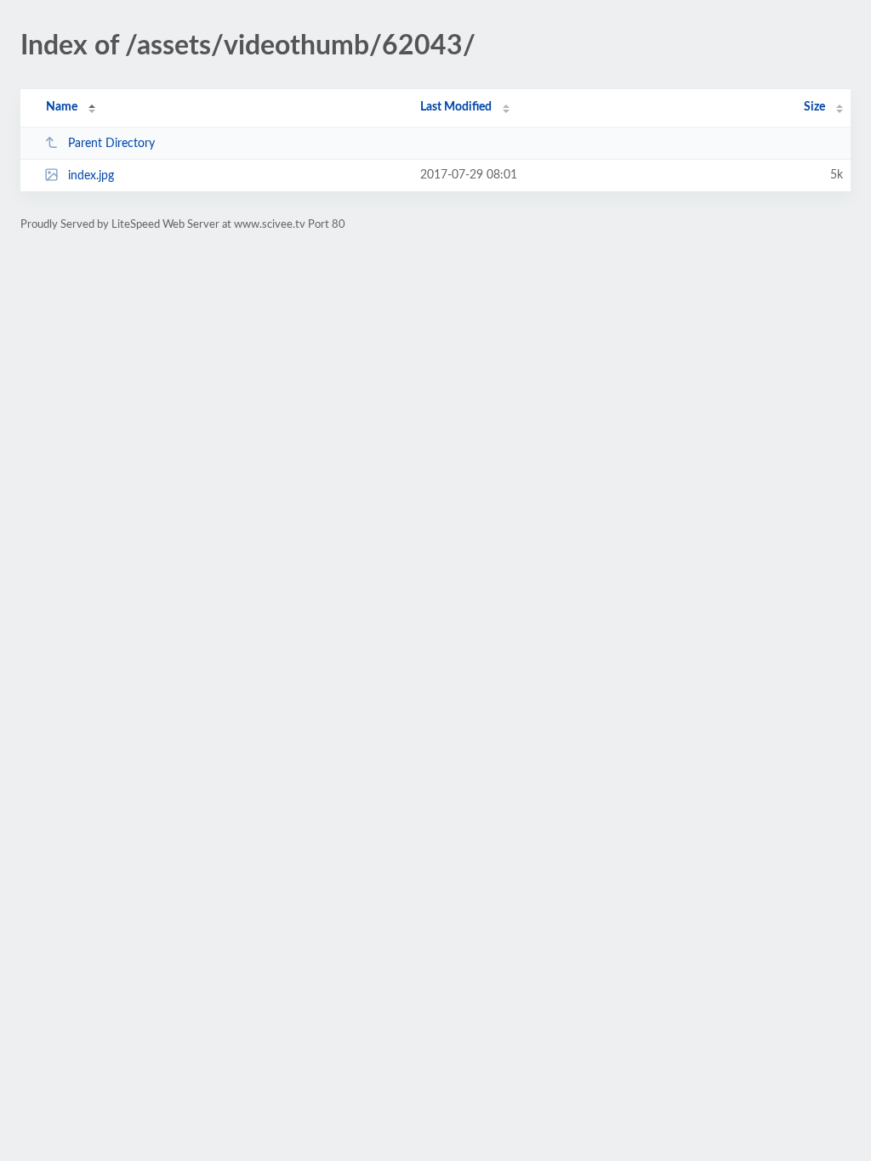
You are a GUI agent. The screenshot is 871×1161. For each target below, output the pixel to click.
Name (61, 107)
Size (814, 107)
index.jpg (91, 176)
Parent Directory (111, 144)
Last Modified (456, 107)
